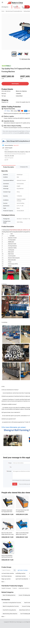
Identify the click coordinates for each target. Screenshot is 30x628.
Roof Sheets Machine (7, 576)
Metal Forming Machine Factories (11, 606)
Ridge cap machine (6, 579)
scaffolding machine (20, 573)
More (3, 616)
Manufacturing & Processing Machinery (14, 11)
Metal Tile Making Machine (9, 595)
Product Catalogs (23, 570)
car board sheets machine (8, 573)
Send (15, 484)
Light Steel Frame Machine (22, 579)
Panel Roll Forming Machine (9, 610)
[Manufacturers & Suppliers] (15, 2)
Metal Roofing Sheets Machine (10, 613)
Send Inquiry (15, 83)
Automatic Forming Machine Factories (12, 602)
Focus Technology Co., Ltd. (19, 622)
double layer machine (21, 576)
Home (3, 11)
